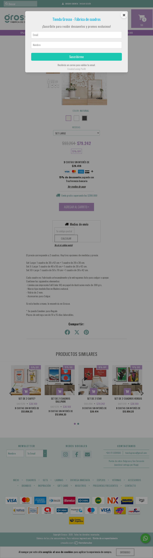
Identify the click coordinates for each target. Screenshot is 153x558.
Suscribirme (76, 56)
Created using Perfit (76, 69)
